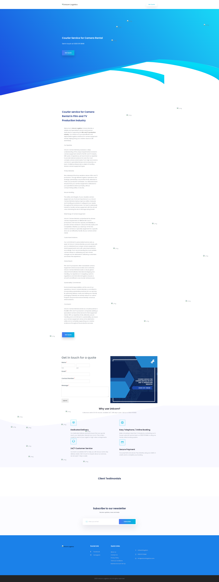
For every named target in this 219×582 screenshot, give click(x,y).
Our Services (103, 4)
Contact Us (114, 555)
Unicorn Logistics (77, 128)
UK (67, 311)
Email (64, 371)
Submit (65, 401)
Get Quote (151, 4)
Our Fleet (124, 4)
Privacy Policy (115, 558)
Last (77, 368)
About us (113, 552)
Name (64, 362)
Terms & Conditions (117, 561)
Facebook (96, 552)
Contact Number (68, 378)
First (63, 368)
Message (65, 385)
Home (94, 4)
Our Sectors (114, 4)
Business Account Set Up (118, 563)
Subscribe (127, 522)
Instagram (96, 555)
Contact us (139, 4)
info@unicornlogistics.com (146, 558)
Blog (131, 4)
